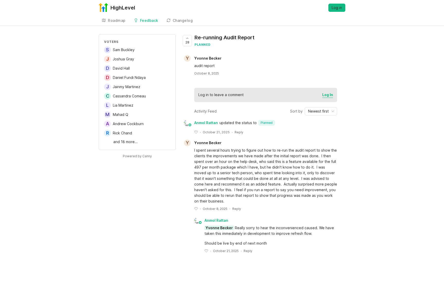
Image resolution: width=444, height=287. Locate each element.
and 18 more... (125, 142)
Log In (327, 94)
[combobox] (321, 111)
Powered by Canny (137, 156)
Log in (337, 7)
